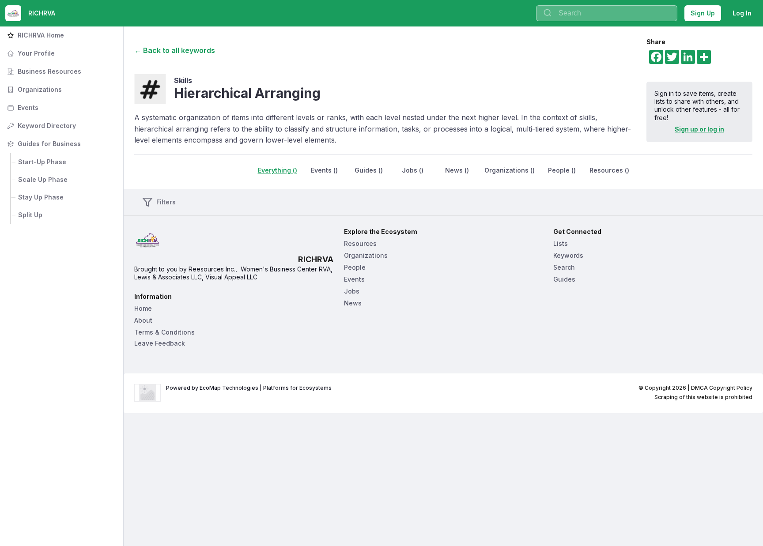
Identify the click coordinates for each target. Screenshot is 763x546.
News (353, 303)
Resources (360, 243)
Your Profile (30, 53)
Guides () (369, 170)
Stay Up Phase (41, 197)
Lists (560, 243)
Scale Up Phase (43, 179)
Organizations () (509, 170)
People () (562, 170)
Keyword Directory (40, 125)
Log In (742, 13)
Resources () (609, 170)
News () (457, 170)
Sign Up (703, 13)
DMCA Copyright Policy (721, 387)
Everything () (277, 170)
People (355, 267)
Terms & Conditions (164, 332)
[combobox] (606, 13)
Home (143, 308)
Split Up (30, 214)
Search (564, 267)
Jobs (351, 291)
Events (21, 107)
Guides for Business (43, 143)
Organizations (33, 89)
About (143, 320)
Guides (564, 279)
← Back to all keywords (174, 50)
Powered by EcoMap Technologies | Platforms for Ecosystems (249, 387)
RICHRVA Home (34, 35)
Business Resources (43, 71)
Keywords (568, 255)
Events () (324, 170)
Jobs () (412, 170)
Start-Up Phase (42, 162)
